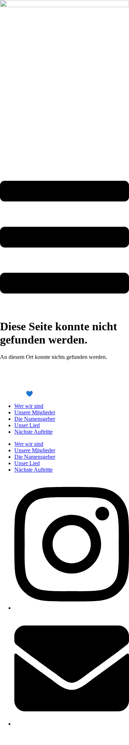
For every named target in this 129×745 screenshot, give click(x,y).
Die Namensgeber (34, 419)
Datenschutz (43, 381)
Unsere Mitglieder (34, 412)
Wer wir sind (28, 406)
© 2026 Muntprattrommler (30, 369)
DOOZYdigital (59, 394)
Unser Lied (27, 425)
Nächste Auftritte (33, 432)
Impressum (12, 381)
